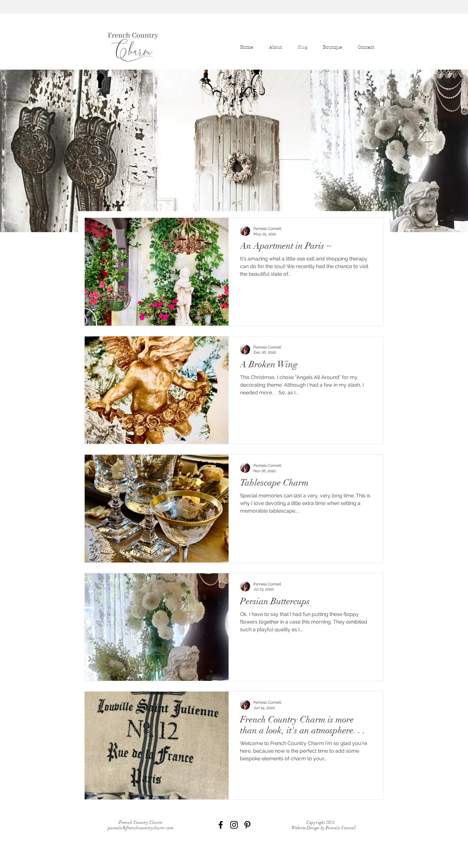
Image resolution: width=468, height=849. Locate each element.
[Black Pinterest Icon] (247, 825)
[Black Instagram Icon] (234, 825)
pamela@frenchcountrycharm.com (141, 828)
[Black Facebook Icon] (221, 825)
